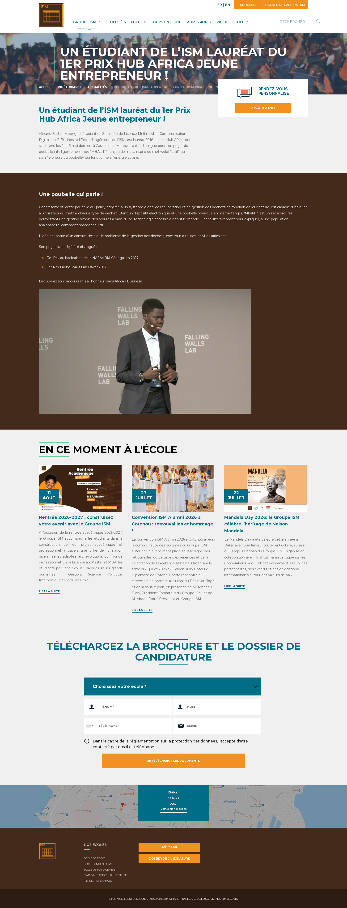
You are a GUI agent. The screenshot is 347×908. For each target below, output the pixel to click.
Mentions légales (227, 899)
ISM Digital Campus (98, 880)
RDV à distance (263, 108)
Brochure (248, 5)
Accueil (45, 87)
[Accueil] (47, 854)
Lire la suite (49, 591)
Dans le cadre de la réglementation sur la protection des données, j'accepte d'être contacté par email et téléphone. (170, 744)
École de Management (100, 869)
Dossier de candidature (285, 5)
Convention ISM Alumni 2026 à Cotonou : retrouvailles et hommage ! (172, 524)
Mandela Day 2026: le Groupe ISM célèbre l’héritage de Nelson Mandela (262, 524)
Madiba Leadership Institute (105, 875)
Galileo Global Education (198, 899)
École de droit (94, 858)
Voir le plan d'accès (173, 808)
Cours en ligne (166, 22)
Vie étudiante (70, 87)
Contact (86, 29)
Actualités (97, 87)
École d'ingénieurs (98, 864)
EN (227, 5)
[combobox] (89, 725)
